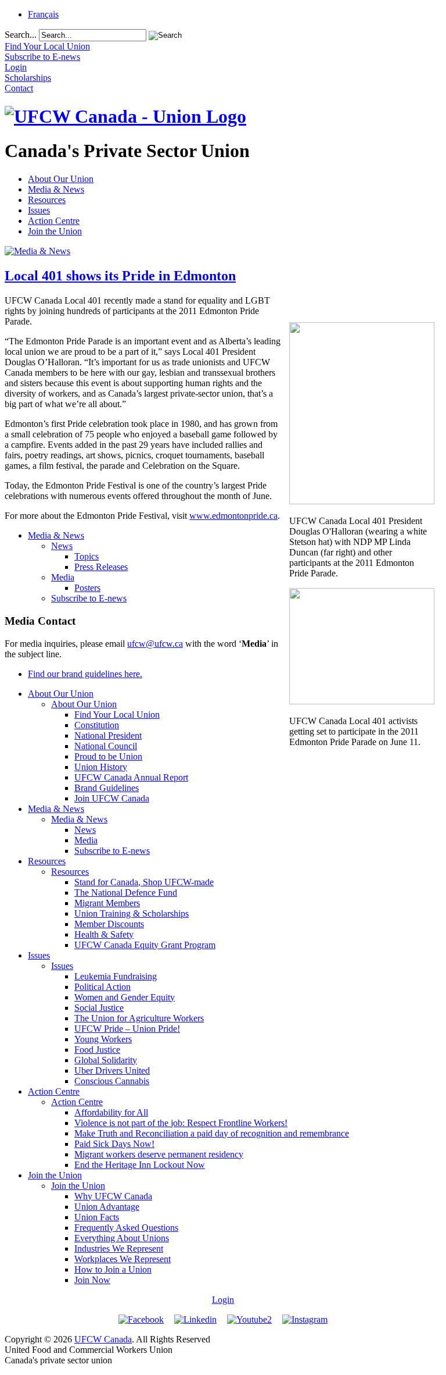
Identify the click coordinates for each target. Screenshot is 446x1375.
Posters (87, 588)
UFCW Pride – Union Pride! (127, 1029)
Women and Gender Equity (124, 997)
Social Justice (99, 1008)
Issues (39, 210)
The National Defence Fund (125, 892)
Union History (100, 767)
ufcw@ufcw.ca (155, 644)
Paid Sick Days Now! (114, 1144)
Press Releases (101, 567)
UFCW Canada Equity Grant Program (144, 945)
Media (62, 577)
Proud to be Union (108, 756)
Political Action (102, 987)
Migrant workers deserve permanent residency (158, 1154)
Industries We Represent (118, 1248)
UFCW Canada (103, 1339)
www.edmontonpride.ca (233, 516)
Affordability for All (111, 1112)
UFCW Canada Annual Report (131, 777)
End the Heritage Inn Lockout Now (139, 1165)
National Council (105, 746)
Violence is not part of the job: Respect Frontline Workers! (180, 1123)
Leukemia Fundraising (115, 976)
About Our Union (60, 179)
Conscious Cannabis (111, 1081)
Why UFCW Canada (113, 1196)
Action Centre (54, 221)
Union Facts (96, 1217)
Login (223, 1300)
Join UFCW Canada (111, 798)
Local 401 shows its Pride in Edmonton (120, 275)
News (62, 546)
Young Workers (103, 1039)
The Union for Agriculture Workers (139, 1018)
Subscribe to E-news (89, 598)
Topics (86, 556)
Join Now (92, 1280)
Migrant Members (107, 903)
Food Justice (97, 1050)
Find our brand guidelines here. (85, 674)
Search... (21, 35)
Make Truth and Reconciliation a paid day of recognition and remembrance (211, 1133)
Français (43, 14)
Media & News (56, 189)
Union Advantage (106, 1207)
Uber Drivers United (112, 1070)
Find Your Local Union (117, 714)
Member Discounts (109, 924)
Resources (47, 200)
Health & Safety (104, 934)
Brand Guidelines (106, 788)
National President (108, 735)
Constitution (96, 725)
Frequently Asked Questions (126, 1227)
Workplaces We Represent (122, 1259)
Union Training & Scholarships (131, 913)
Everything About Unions (121, 1238)
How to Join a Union (113, 1269)
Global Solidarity (105, 1060)
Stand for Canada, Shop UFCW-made (144, 882)
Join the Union (55, 231)
